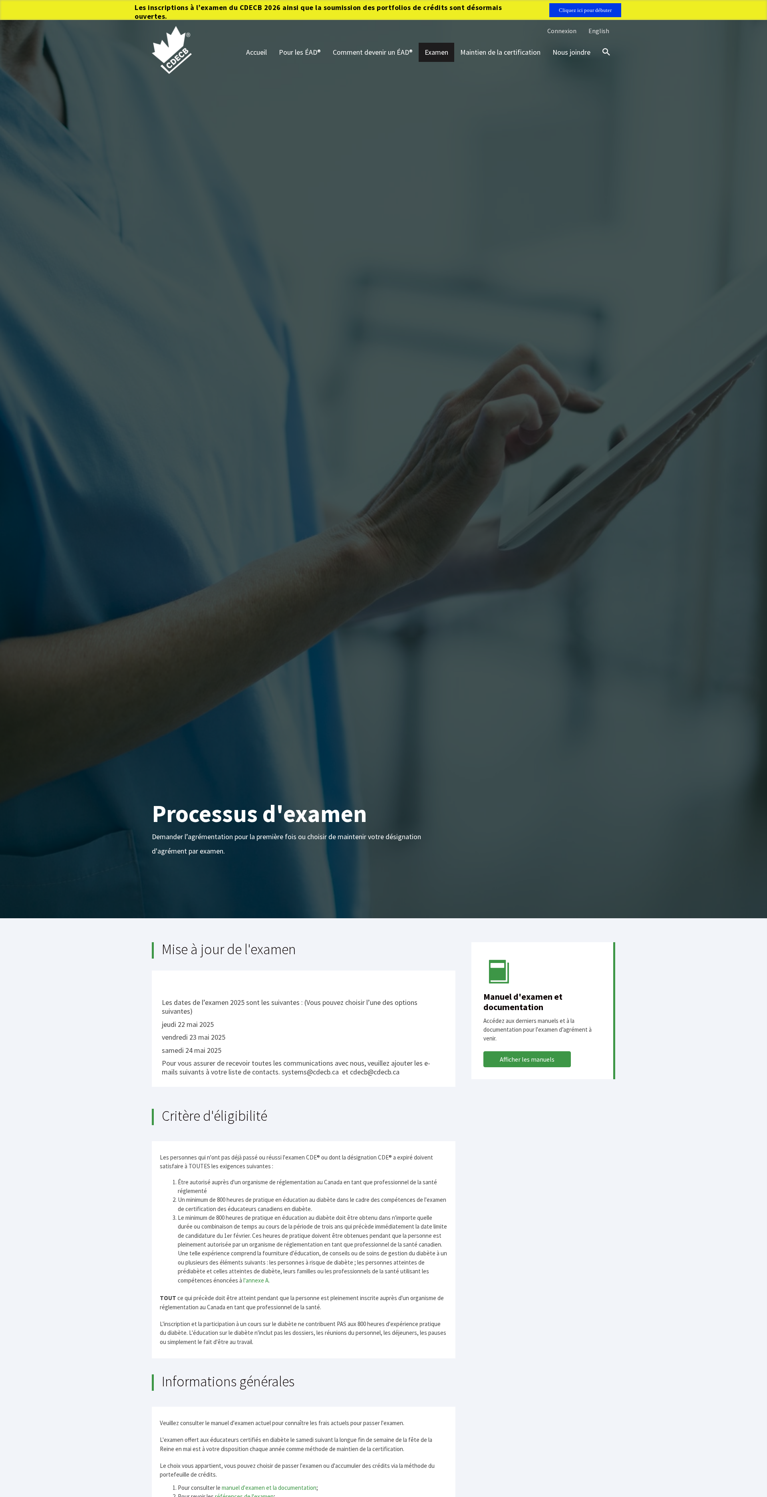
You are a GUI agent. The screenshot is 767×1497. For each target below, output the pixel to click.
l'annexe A (255, 1280)
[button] (527, 1059)
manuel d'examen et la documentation (269, 1487)
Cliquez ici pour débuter (585, 10)
